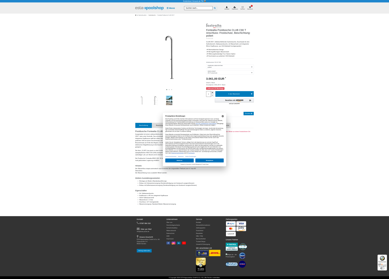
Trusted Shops (200, 241)
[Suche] (215, 8)
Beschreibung (143, 125)
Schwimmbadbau (171, 228)
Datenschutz (170, 233)
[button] (234, 101)
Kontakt (198, 222)
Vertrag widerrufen (144, 250)
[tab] (143, 125)
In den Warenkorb (234, 94)
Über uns (169, 222)
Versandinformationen (203, 225)
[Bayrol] (232, 246)
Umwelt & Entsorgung (203, 244)
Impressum (170, 239)
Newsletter (199, 233)
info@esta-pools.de (143, 231)
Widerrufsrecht (171, 230)
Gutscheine (199, 230)
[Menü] (386, 256)
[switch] (382, 268)
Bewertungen (160, 125)
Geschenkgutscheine (173, 225)
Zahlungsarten (200, 228)
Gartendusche (152, 15)
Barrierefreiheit (201, 239)
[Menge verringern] (212, 95)
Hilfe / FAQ (199, 236)
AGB (167, 236)
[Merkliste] (242, 8)
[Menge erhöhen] (212, 92)
